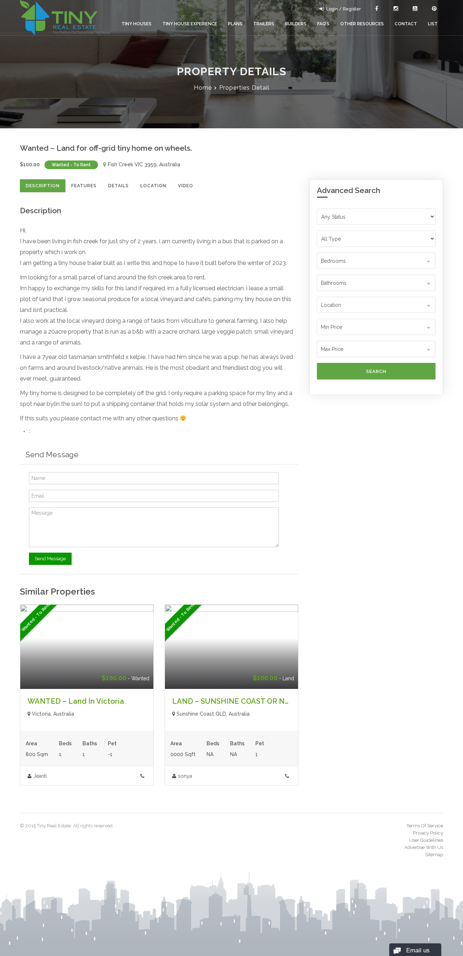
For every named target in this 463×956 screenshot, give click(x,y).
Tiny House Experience (189, 23)
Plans (235, 23)
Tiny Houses (137, 23)
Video (185, 185)
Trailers (263, 23)
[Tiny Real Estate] (65, 17)
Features (84, 185)
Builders (295, 23)
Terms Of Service (425, 825)
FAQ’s (323, 23)
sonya (185, 776)
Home (203, 87)
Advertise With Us (423, 847)
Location (153, 185)
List (433, 23)
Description (43, 185)
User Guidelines (426, 840)
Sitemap (434, 854)
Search (376, 371)
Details (118, 185)
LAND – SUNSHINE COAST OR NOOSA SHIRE (250, 701)
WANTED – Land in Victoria (75, 701)
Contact (406, 23)
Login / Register (343, 9)
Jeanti (40, 776)
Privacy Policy (428, 833)
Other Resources (362, 23)
